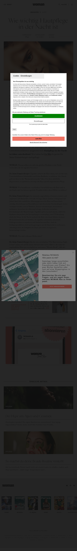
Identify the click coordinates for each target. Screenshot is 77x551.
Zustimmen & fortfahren (38, 116)
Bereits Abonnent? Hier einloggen (38, 142)
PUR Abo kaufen (38, 139)
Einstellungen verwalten (38, 121)
